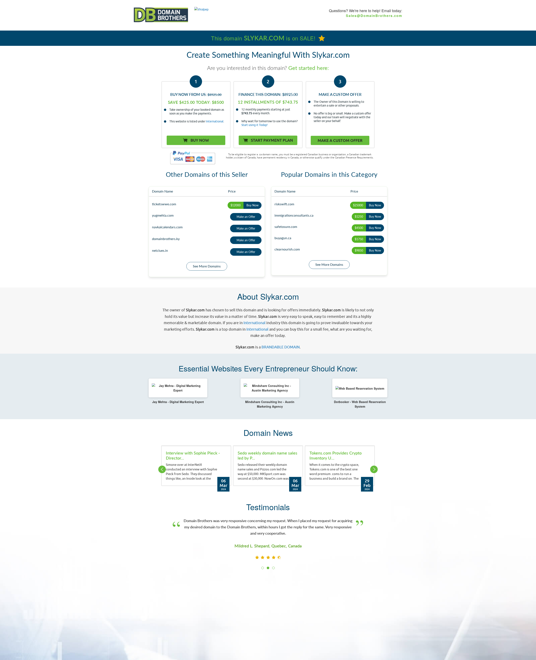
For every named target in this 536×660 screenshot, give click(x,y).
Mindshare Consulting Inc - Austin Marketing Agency (269, 404)
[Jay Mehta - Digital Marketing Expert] (178, 388)
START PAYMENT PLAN (271, 140)
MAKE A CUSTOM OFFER (340, 140)
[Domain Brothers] (161, 14)
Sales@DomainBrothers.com (374, 15)
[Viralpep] (201, 9)
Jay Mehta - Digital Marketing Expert (178, 402)
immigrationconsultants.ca (293, 215)
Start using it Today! (254, 125)
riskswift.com (284, 204)
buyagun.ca (282, 238)
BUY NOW (199, 140)
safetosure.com (285, 227)
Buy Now (252, 205)
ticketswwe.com (164, 204)
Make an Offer (246, 216)
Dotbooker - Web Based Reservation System (360, 404)
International (214, 121)
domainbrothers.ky (166, 239)
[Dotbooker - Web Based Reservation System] (359, 387)
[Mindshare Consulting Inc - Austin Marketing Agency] (270, 388)
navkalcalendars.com (167, 227)
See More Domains (207, 266)
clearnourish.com (287, 249)
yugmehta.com (163, 215)
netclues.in (160, 250)
